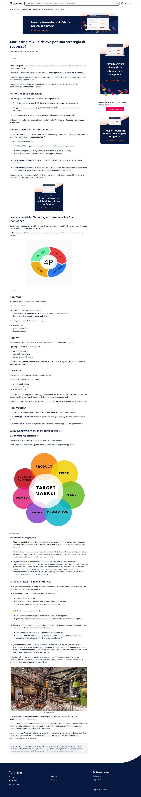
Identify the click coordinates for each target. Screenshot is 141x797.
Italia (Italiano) (104, 790)
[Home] (10, 9)
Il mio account (97, 776)
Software (54, 780)
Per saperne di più (70, 751)
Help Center (97, 780)
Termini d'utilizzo (14, 784)
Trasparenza (13, 781)
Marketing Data (26, 9)
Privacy (11, 777)
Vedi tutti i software (115, 109)
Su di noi (54, 776)
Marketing (17, 9)
